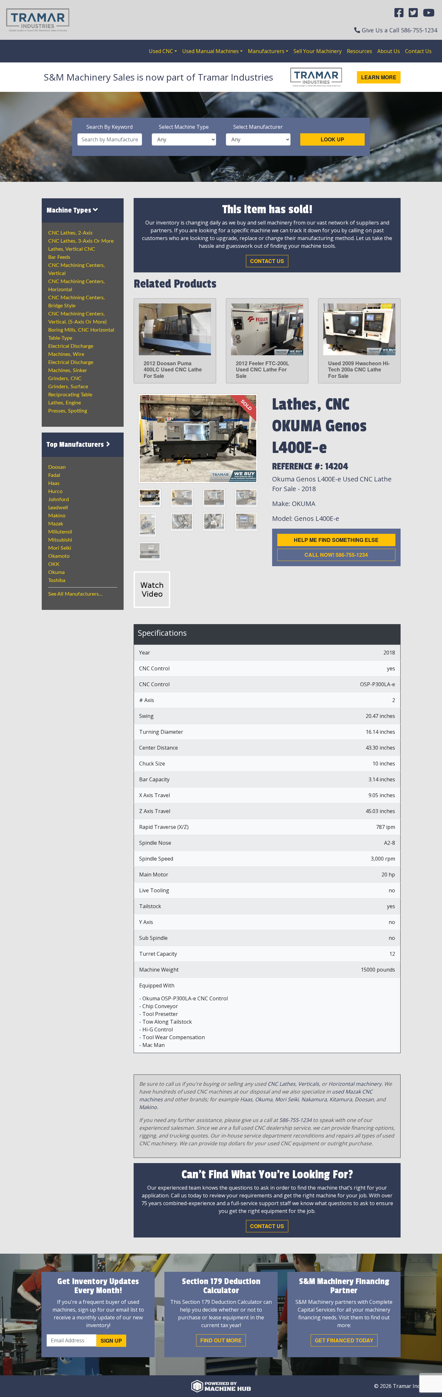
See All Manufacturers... (75, 594)
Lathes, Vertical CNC (71, 249)
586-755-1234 (419, 30)
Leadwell (58, 507)
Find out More (221, 1340)
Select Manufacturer (258, 126)
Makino (56, 515)
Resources (359, 51)
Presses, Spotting (67, 410)
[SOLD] (198, 438)
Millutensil (60, 531)
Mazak (55, 523)
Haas (54, 483)
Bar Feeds (59, 257)
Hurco (55, 491)
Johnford (58, 499)
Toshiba (56, 580)
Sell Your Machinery (317, 51)
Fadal (54, 475)
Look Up (332, 139)
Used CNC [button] (161, 51)
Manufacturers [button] (266, 51)
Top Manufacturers (76, 444)
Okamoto (59, 556)
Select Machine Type (184, 126)
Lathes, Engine (64, 402)
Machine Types (70, 210)
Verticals (308, 1083)
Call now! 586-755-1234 (336, 554)
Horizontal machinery (354, 1083)
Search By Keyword (109, 126)
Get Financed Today (344, 1340)
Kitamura (340, 1099)
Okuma (56, 572)
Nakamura (314, 1099)
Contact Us (418, 51)
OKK (54, 564)
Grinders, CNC (65, 378)
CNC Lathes (281, 1083)
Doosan (57, 467)
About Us (388, 51)
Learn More (378, 77)
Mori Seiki (59, 548)
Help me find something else (336, 540)
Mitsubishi (60, 540)
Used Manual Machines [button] (210, 51)
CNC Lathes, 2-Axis (70, 233)
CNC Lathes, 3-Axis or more (81, 241)
